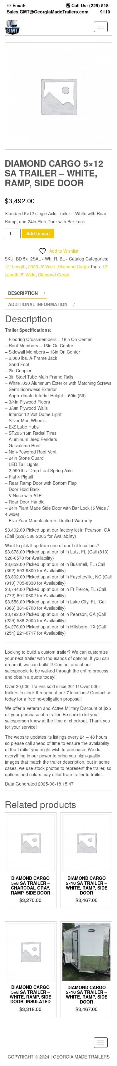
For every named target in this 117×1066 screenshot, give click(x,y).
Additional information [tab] (37, 304)
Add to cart (38, 233)
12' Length (15, 266)
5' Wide (48, 266)
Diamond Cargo (73, 266)
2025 (33, 266)
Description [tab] (23, 293)
